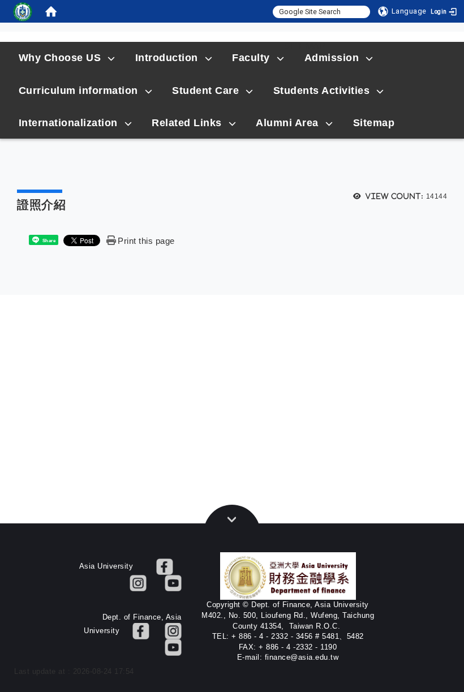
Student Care (205, 90)
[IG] (138, 582)
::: (134, 46)
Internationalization (68, 122)
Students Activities (321, 90)
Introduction (166, 57)
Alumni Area (287, 122)
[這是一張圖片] (22, 11)
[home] (51, 11)
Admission (331, 57)
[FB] (164, 566)
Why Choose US (60, 57)
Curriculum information (78, 90)
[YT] (173, 582)
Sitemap (305, 46)
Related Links (187, 122)
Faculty (251, 57)
